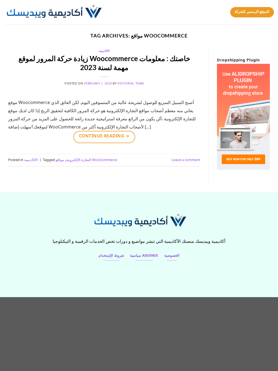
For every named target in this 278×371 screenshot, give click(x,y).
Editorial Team (131, 83)
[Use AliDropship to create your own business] (243, 117)
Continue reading (104, 136)
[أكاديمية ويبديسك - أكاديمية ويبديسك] (57, 12)
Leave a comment (186, 159)
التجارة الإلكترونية (78, 159)
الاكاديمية (104, 50)
